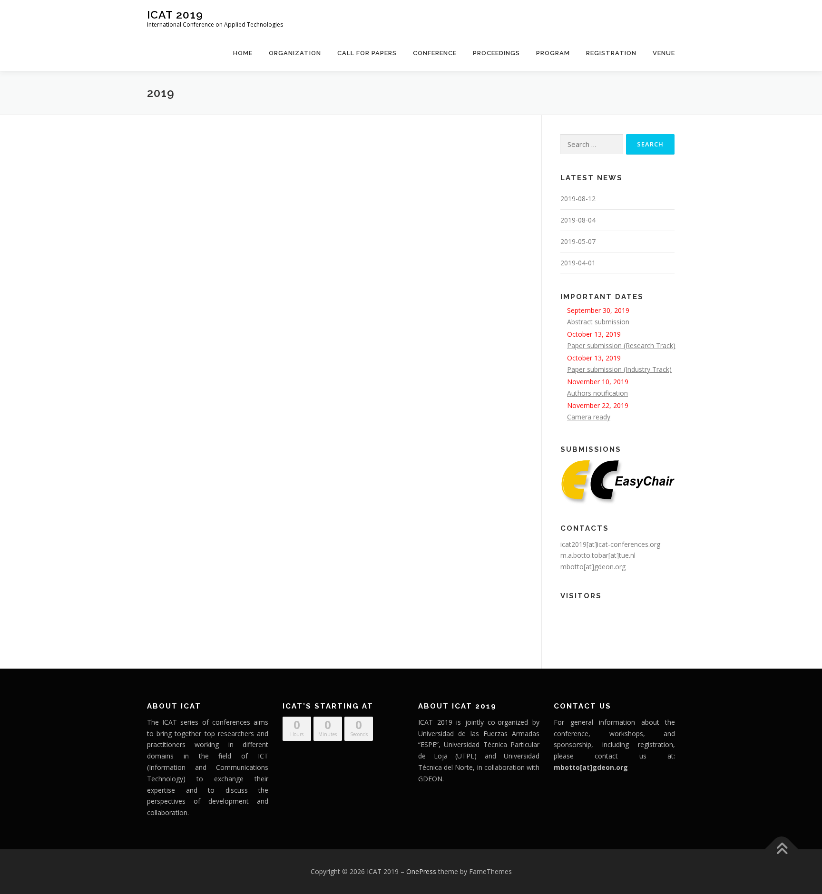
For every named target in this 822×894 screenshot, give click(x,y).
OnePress (421, 871)
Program (553, 53)
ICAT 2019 (175, 14)
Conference (435, 53)
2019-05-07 (578, 241)
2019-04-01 (578, 262)
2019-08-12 (578, 198)
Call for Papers (367, 53)
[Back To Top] (782, 849)
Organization (295, 53)
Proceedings (496, 53)
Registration (611, 53)
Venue (664, 53)
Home (243, 53)
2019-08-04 (578, 219)
